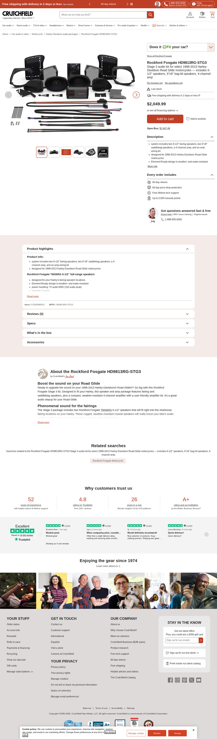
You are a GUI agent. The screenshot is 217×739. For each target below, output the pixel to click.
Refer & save (13, 642)
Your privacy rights (60, 673)
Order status (13, 624)
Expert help (166, 214)
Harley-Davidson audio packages (62, 34)
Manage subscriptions (18, 671)
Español (55, 642)
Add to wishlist (198, 119)
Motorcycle (37, 34)
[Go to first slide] (127, 4)
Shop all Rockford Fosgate (159, 56)
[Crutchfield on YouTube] (199, 680)
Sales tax (87, 708)
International (57, 636)
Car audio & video (20, 34)
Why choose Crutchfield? (124, 630)
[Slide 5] (90, 152)
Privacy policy (58, 667)
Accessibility (117, 708)
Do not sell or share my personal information (74, 684)
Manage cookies (59, 679)
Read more (33, 296)
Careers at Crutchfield (62, 654)
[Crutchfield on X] (192, 680)
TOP (211, 737)
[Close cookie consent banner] (193, 730)
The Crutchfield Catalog (123, 677)
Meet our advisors (120, 636)
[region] (108, 591)
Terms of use (101, 708)
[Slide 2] (53, 152)
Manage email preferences (65, 696)
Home (5, 34)
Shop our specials (16, 659)
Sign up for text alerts (183, 653)
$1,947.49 (165, 128)
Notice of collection (61, 690)
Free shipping (37, 4)
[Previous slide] (89, 4)
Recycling (12, 654)
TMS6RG (106, 410)
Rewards (11, 636)
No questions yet (173, 83)
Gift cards (12, 665)
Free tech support (120, 654)
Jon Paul (69, 376)
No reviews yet (155, 83)
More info (152, 166)
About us (115, 624)
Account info (13, 630)
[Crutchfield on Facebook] (170, 680)
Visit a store (57, 648)
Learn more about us (107, 566)
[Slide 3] (66, 152)
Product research (119, 648)
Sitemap (130, 708)
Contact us (56, 624)
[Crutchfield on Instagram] (177, 680)
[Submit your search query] (150, 14)
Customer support (60, 630)
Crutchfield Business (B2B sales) (128, 642)
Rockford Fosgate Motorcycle (108, 461)
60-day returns (108, 4)
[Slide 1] (41, 152)
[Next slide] (136, 94)
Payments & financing (18, 648)
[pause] (131, 4)
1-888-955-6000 (173, 219)
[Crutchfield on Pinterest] (184, 680)
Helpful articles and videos (124, 671)
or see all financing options (161, 110)
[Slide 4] (78, 152)
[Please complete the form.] (201, 640)
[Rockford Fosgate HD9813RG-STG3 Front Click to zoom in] (72, 95)
